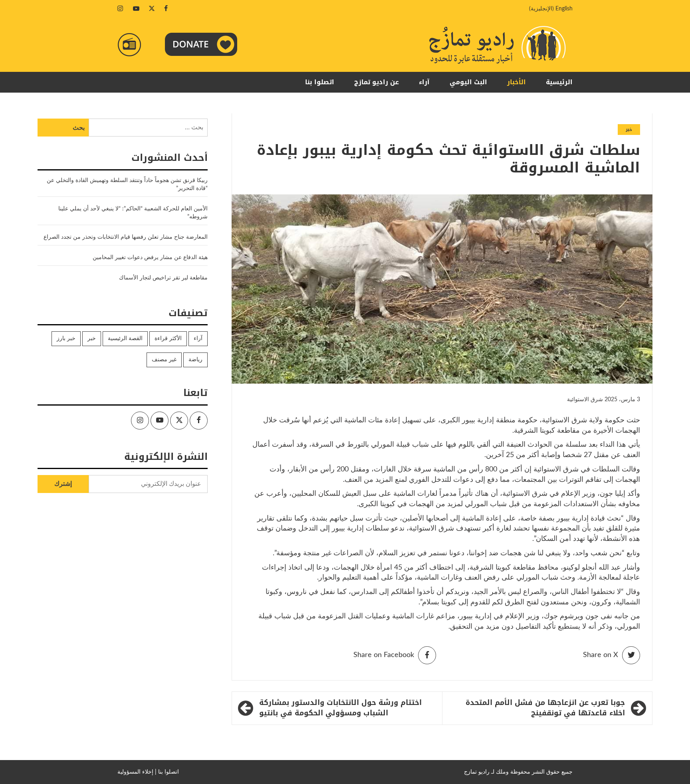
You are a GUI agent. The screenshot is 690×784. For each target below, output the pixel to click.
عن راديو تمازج (376, 82)
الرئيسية (559, 82)
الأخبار (516, 82)
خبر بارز (66, 338)
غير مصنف (164, 359)
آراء (424, 82)
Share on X (600, 655)
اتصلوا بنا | (167, 772)
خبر (629, 129)
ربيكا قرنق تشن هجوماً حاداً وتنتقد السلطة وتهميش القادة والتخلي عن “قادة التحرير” (127, 184)
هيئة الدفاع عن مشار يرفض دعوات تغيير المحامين (150, 257)
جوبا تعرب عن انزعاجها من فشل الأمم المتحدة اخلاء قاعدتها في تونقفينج (545, 708)
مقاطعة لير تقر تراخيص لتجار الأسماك (163, 278)
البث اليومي (468, 82)
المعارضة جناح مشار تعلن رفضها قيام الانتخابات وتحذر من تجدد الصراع (126, 237)
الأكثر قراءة (168, 338)
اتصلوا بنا (319, 82)
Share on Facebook (383, 655)
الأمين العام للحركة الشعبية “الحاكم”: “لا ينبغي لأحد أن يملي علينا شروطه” (133, 213)
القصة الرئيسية (125, 338)
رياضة (195, 359)
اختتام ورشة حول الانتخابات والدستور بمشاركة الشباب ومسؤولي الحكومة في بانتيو (340, 708)
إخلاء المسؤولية (135, 772)
